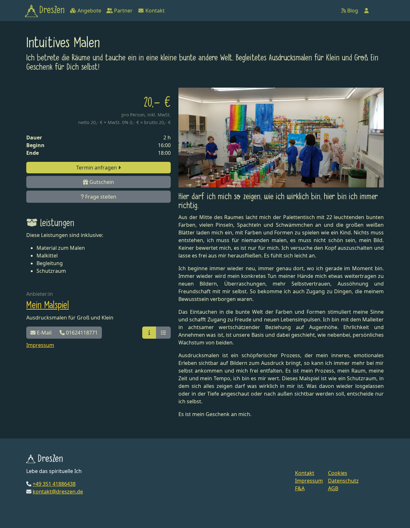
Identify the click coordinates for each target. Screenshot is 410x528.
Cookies (337, 473)
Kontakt (154, 10)
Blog (352, 10)
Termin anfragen (97, 167)
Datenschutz (343, 480)
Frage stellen (100, 196)
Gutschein (101, 181)
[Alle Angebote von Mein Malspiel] (163, 333)
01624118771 (81, 332)
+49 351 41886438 (54, 483)
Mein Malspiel (47, 305)
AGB (333, 488)
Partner (123, 10)
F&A (300, 488)
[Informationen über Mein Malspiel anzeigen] (149, 333)
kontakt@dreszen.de (58, 491)
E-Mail (44, 332)
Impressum (40, 345)
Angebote (88, 10)
